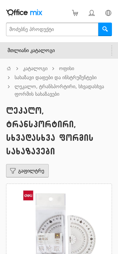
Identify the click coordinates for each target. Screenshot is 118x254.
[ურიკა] (75, 13)
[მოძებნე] (105, 29)
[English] (108, 13)
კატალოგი (35, 68)
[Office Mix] (24, 13)
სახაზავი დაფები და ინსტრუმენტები (56, 77)
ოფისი (66, 68)
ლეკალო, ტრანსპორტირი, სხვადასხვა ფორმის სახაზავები (59, 90)
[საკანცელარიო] (8, 68)
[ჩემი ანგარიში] (91, 13)
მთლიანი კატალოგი (31, 50)
